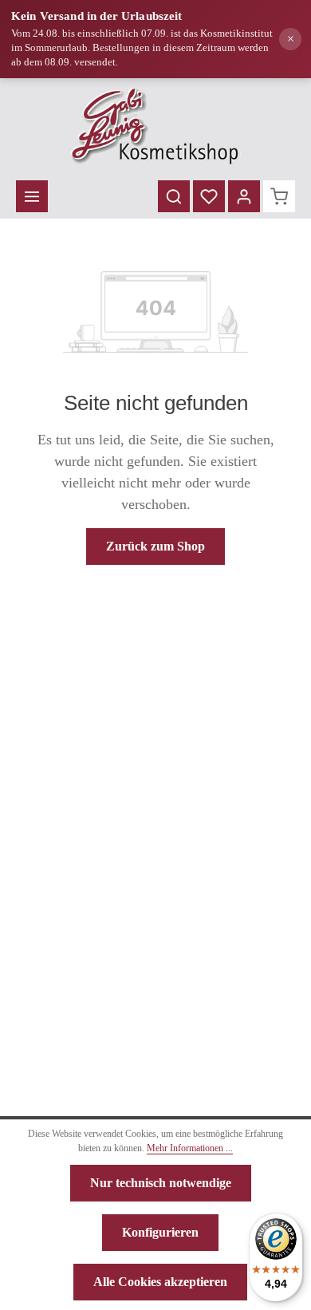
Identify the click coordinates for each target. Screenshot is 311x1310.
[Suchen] (174, 196)
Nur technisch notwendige (160, 1183)
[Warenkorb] (279, 196)
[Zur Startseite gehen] (156, 126)
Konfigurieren (160, 1232)
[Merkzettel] (209, 196)
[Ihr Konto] (244, 196)
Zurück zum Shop (155, 546)
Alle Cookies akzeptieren (160, 1281)
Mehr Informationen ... (190, 1148)
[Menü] (32, 196)
